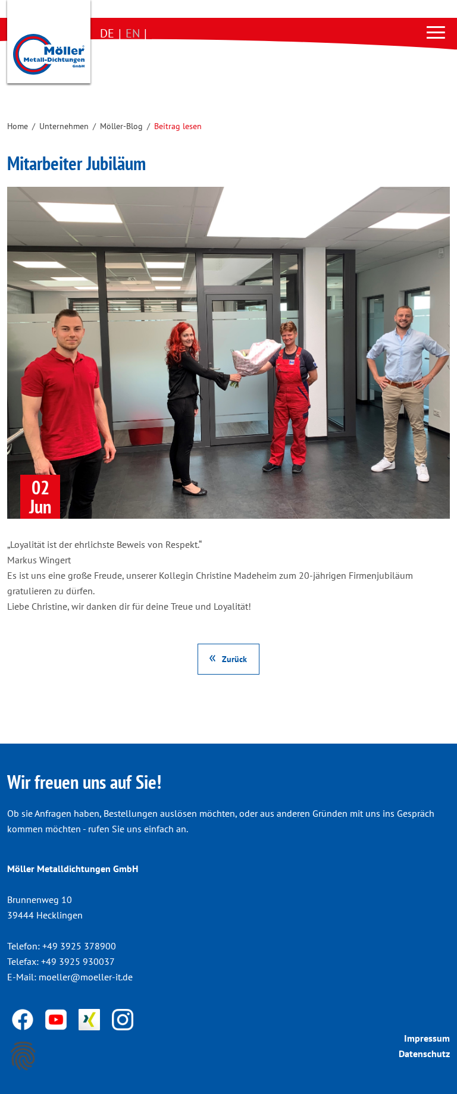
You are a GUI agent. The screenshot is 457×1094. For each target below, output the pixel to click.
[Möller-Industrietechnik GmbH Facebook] (23, 1018)
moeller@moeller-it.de (86, 977)
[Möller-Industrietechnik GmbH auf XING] (90, 1018)
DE (107, 33)
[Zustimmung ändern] (23, 1056)
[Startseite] (48, 44)
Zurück (234, 658)
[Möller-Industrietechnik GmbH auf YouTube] (57, 1018)
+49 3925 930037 (78, 961)
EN (133, 33)
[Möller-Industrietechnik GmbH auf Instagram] (122, 1018)
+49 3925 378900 (79, 946)
